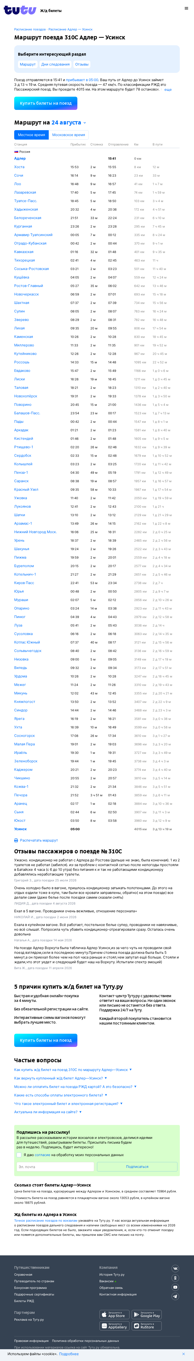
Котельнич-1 (25, 574)
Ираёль (20, 752)
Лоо (17, 184)
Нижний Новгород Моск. (35, 532)
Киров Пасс (24, 583)
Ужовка (20, 498)
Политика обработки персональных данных (85, 1341)
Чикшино (22, 778)
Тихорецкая (24, 260)
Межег (20, 684)
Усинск (20, 829)
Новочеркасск (26, 294)
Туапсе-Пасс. (25, 201)
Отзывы (81, 64)
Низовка (21, 659)
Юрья (19, 591)
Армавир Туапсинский (33, 234)
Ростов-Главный (28, 285)
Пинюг (20, 616)
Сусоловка (23, 633)
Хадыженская (26, 209)
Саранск (21, 481)
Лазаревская (25, 192)
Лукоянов (22, 506)
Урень (19, 540)
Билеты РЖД (24, 1301)
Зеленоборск (25, 761)
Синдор (20, 710)
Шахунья (21, 549)
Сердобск (22, 455)
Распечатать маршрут (39, 840)
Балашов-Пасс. (27, 413)
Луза (18, 625)
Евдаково (22, 370)
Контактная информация (118, 1294)
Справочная (23, 1274)
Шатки (19, 515)
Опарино (21, 608)
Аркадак (21, 430)
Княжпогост (24, 701)
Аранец (20, 803)
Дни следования (55, 64)
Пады (18, 421)
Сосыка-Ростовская (31, 268)
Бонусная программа (30, 1288)
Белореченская (27, 218)
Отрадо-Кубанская (30, 243)
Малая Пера (24, 744)
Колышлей (23, 464)
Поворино (22, 404)
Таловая (21, 387)
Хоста (19, 167)
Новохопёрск (25, 396)
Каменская (23, 336)
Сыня (18, 812)
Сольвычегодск (27, 650)
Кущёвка (21, 277)
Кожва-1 (21, 786)
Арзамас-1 (23, 523)
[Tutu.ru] (20, 11)
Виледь (20, 667)
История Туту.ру (111, 1274)
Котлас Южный (27, 642)
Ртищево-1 (23, 447)
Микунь (20, 693)
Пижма (20, 557)
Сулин (19, 311)
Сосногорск (24, 735)
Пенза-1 (21, 472)
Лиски (19, 379)
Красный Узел (26, 489)
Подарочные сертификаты (34, 1294)
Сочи (18, 175)
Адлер (20, 158)
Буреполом (24, 566)
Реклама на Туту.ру (29, 1319)
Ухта (18, 727)
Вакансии (106, 1281)
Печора (20, 795)
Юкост (20, 820)
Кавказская (23, 251)
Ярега (19, 718)
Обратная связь (111, 1288)
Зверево (21, 319)
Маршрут (28, 64)
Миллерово (24, 345)
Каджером (23, 769)
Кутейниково (25, 353)
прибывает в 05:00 (82, 80)
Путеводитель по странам (34, 1281)
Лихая (19, 328)
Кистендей (23, 438)
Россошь (21, 362)
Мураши (21, 600)
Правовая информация (31, 1341)
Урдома (20, 676)
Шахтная (21, 302)
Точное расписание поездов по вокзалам (45, 1220)
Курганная (23, 226)
